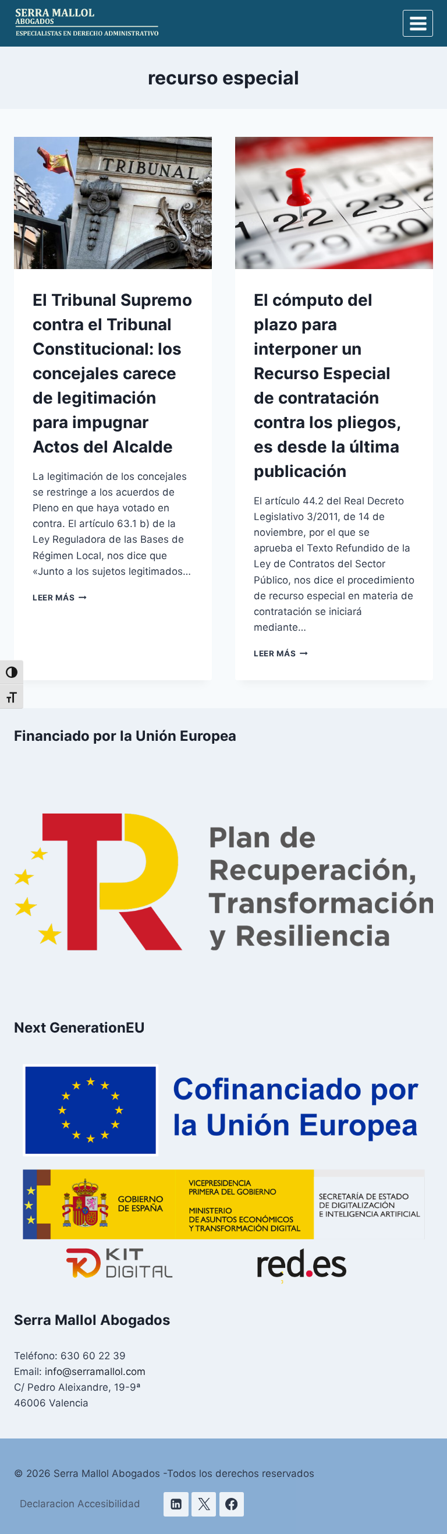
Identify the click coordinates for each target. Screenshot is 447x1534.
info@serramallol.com (95, 1371)
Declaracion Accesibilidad (80, 1504)
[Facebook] (231, 1504)
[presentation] (113, 203)
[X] (204, 1504)
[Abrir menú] (418, 23)
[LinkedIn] (176, 1504)
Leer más (60, 597)
